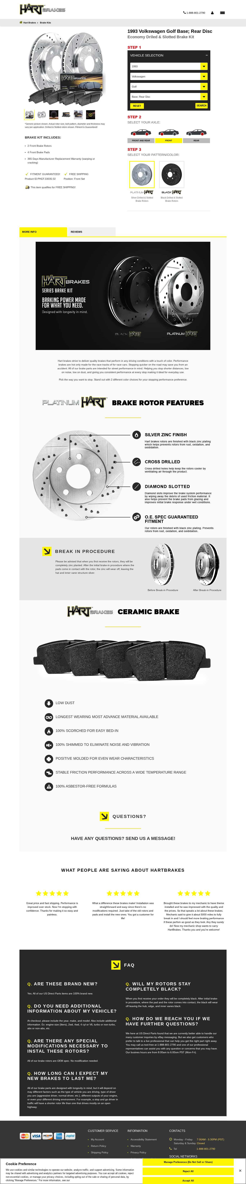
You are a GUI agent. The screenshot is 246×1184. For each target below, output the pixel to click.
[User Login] (212, 12)
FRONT (168, 140)
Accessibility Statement (144, 1139)
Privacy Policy (138, 1152)
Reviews (76, 231)
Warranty (136, 1145)
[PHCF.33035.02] (29, 115)
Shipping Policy (99, 1152)
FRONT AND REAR (141, 140)
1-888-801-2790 (206, 1148)
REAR (196, 140)
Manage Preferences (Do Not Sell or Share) (188, 1162)
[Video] (90, 115)
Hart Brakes (29, 22)
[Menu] (222, 12)
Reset (137, 106)
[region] (123, 1171)
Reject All (188, 1171)
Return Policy (98, 1145)
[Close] (240, 1171)
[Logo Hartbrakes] (42, 9)
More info (29, 231)
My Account (97, 1139)
